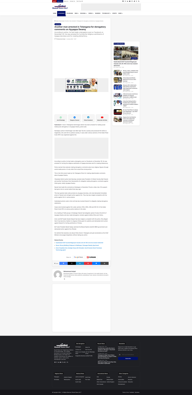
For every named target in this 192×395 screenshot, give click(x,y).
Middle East (99, 379)
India (76, 13)
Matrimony (59, 1)
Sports (114, 13)
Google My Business (80, 355)
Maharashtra (67, 379)
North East (87, 377)
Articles (120, 376)
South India (78, 381)
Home (54, 13)
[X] (64, 279)
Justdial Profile (88, 355)
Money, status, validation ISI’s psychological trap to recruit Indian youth (130, 72)
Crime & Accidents (122, 381)
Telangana (69, 13)
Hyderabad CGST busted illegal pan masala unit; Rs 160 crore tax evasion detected (79, 242)
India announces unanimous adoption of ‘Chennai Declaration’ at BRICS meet (130, 95)
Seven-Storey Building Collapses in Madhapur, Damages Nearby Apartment (77, 245)
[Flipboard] (91, 257)
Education (130, 381)
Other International (101, 381)
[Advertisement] (111, 6)
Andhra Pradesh (68, 377)
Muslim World (110, 379)
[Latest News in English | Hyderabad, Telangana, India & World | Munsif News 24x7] (60, 6)
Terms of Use (125, 392)
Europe (108, 377)
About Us (66, 1)
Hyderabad (61, 13)
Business (97, 13)
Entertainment (121, 384)
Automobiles (121, 379)
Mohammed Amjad (61, 39)
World (90, 13)
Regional (83, 13)
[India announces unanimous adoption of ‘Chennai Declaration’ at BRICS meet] (118, 96)
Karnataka (56, 379)
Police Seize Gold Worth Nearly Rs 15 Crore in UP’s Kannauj (129, 79)
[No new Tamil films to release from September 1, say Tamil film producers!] (118, 112)
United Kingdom (110, 381)
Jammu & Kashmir (79, 376)
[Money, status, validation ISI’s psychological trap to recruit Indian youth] (118, 73)
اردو (54, 1)
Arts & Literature (132, 377)
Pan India (87, 379)
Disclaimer (137, 392)
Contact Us (72, 1)
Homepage (78, 346)
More (120, 13)
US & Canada (100, 384)
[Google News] (78, 257)
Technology (106, 13)
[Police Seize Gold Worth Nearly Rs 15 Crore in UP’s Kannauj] (118, 80)
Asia (98, 376)
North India (78, 379)
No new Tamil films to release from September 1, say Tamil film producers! (130, 111)
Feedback (132, 392)
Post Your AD (80, 1)
